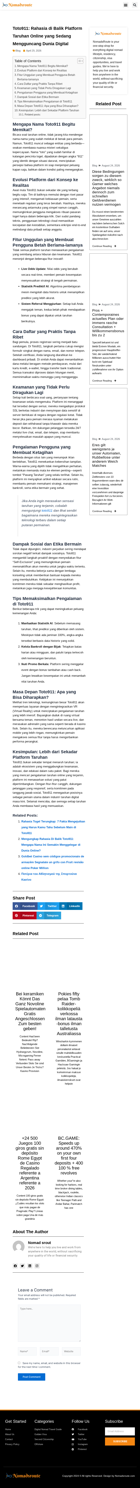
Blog (18, 50)
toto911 (47, 510)
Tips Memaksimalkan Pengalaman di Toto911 (44, 101)
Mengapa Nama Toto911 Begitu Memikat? (42, 65)
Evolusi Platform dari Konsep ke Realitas (42, 70)
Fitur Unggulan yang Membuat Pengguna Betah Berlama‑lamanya (46, 77)
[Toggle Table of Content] (78, 61)
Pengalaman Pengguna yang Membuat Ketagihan (47, 92)
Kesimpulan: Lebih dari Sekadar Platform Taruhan (49, 110)
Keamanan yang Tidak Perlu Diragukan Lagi (44, 88)
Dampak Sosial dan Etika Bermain (38, 96)
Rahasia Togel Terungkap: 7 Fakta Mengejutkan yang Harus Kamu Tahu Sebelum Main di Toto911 (53, 827)
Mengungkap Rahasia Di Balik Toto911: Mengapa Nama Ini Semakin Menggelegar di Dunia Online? (50, 844)
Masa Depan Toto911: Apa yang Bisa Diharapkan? (47, 105)
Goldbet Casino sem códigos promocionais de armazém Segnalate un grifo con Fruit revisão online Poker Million (52, 862)
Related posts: (33, 114)
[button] (126, 5)
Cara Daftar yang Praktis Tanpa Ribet (39, 83)
